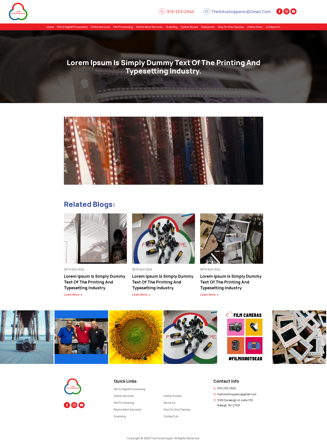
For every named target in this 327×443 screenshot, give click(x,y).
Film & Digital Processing (72, 27)
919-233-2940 (180, 11)
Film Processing (123, 27)
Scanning (171, 27)
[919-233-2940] (162, 11)
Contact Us (273, 27)
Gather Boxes (189, 27)
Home (50, 27)
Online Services (100, 27)
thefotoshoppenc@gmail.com (241, 11)
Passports (208, 27)
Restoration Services (149, 27)
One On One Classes (231, 27)
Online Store (255, 27)
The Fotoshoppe (162, 438)
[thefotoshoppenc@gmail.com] (206, 11)
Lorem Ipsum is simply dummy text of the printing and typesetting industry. (94, 281)
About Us (170, 403)
